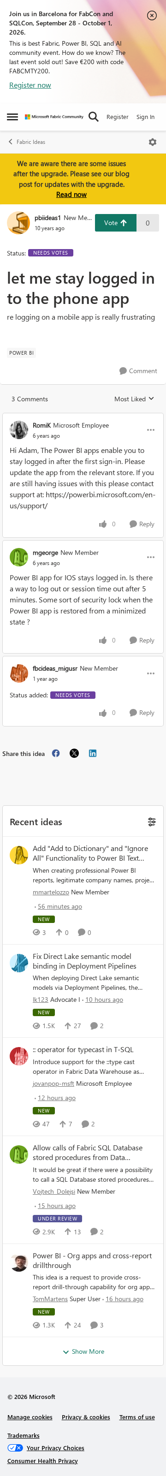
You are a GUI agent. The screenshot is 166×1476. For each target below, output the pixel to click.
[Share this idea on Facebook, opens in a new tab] (55, 753)
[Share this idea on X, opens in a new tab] (74, 753)
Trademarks (23, 1435)
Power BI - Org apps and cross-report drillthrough (92, 1260)
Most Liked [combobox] (134, 399)
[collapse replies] (83, 417)
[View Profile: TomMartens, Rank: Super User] (19, 1262)
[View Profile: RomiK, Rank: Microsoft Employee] (19, 430)
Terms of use (137, 1417)
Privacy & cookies (86, 1417)
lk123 (40, 999)
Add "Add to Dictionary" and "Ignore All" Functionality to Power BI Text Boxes (90, 853)
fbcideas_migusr (55, 668)
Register (118, 116)
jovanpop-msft (53, 1083)
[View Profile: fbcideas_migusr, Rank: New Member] (19, 673)
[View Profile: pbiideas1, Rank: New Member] (18, 222)
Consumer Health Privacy (42, 1460)
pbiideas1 (48, 217)
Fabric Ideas (31, 141)
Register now (30, 84)
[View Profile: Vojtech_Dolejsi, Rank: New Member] (19, 1154)
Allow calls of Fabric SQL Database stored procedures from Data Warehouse (87, 1152)
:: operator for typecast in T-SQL (83, 1049)
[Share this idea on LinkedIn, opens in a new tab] (92, 753)
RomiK (42, 425)
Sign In (145, 116)
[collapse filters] (150, 821)
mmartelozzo (51, 891)
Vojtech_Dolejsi (54, 1191)
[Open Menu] (152, 142)
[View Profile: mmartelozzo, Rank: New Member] (19, 855)
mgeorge (45, 552)
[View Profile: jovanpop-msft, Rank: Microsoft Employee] (19, 1056)
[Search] (93, 116)
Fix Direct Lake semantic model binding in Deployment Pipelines (84, 961)
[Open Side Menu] (12, 117)
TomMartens (50, 1298)
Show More (88, 1351)
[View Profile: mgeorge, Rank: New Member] (19, 557)
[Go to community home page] (54, 116)
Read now (71, 194)
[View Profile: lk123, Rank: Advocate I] (19, 963)
